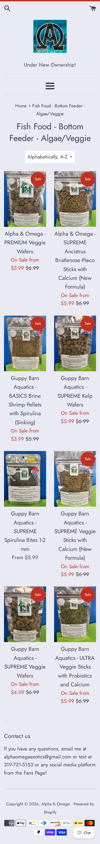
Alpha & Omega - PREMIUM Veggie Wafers (25, 242)
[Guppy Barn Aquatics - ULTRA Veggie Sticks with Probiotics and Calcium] (75, 614)
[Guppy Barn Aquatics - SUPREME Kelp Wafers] (75, 343)
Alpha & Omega (56, 804)
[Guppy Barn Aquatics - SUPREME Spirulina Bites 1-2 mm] (25, 479)
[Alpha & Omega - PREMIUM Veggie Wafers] (25, 199)
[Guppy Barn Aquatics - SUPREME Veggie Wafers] (25, 614)
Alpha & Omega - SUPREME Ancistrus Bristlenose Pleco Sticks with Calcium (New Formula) (74, 260)
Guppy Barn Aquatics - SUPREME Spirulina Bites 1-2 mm (25, 531)
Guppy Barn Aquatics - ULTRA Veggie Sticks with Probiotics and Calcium (75, 666)
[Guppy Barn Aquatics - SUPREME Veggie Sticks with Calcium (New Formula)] (75, 479)
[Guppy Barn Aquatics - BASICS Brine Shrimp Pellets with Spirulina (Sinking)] (25, 343)
